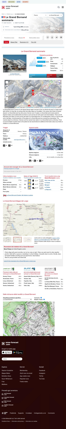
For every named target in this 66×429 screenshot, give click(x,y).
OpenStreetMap (30, 107)
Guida (6, 42)
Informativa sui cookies (31, 421)
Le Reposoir (48, 189)
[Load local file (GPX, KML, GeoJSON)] (7, 86)
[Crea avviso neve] (52, 37)
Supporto (21, 413)
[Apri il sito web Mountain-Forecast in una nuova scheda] (11, 2)
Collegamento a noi (40, 413)
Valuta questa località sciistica (13, 264)
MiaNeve (4, 384)
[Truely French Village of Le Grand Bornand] (14, 64)
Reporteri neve (24, 379)
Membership (23, 370)
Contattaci (29, 413)
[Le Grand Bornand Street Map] (27, 239)
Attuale (21, 38)
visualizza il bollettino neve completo (12, 178)
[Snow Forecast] (9, 7)
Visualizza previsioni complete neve (32, 178)
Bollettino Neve (6, 376)
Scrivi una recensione (30, 264)
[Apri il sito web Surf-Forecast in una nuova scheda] (4, 2)
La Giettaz (47, 187)
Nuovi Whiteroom (7, 379)
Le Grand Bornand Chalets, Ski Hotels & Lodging (19, 195)
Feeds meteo (24, 381)
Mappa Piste (14, 42)
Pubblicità (13, 413)
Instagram (42, 373)
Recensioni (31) (24, 42)
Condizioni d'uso (6, 421)
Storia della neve (34, 38)
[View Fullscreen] (7, 82)
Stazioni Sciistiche (7, 370)
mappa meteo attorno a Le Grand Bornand (47, 238)
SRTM (41, 107)
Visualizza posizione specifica (12, 298)
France (10, 14)
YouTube (42, 379)
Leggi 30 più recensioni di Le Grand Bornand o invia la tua (19, 261)
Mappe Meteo (6, 373)
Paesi (3, 14)
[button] (33, 94)
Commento (51, 413)
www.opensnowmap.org (50, 107)
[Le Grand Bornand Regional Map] (7, 239)
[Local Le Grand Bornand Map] (17, 239)
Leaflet (18, 107)
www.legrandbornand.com (20, 139)
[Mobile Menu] (62, 7)
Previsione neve (9, 38)
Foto (3, 381)
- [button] (6, 99)
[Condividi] (57, 37)
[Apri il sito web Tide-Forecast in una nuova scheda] (18, 2)
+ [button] (6, 94)
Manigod (47, 185)
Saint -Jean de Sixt (50, 180)
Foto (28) (33, 42)
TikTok (41, 376)
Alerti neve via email (26, 373)
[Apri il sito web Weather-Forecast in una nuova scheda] (25, 2)
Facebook (42, 370)
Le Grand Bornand (20, 14)
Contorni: (37, 298)
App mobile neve (25, 376)
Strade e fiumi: (38, 299)
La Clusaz (47, 182)
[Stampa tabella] (61, 37)
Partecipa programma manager (11, 168)
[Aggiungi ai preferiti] (48, 37)
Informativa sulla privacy (18, 421)
